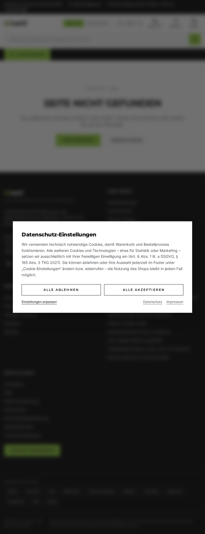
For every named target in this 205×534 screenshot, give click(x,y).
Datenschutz (152, 302)
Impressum (175, 302)
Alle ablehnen (61, 290)
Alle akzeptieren (144, 290)
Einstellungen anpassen (39, 302)
